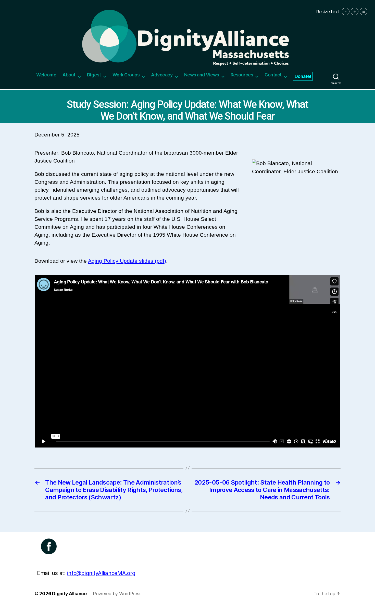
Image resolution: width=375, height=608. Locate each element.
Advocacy (161, 74)
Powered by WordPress (117, 593)
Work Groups (126, 74)
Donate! (303, 76)
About (69, 74)
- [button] (346, 11)
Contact (273, 74)
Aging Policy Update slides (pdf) (127, 261)
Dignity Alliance (69, 593)
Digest (94, 74)
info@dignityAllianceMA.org (101, 573)
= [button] (363, 11)
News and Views (201, 74)
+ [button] (354, 11)
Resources (242, 74)
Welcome (46, 74)
